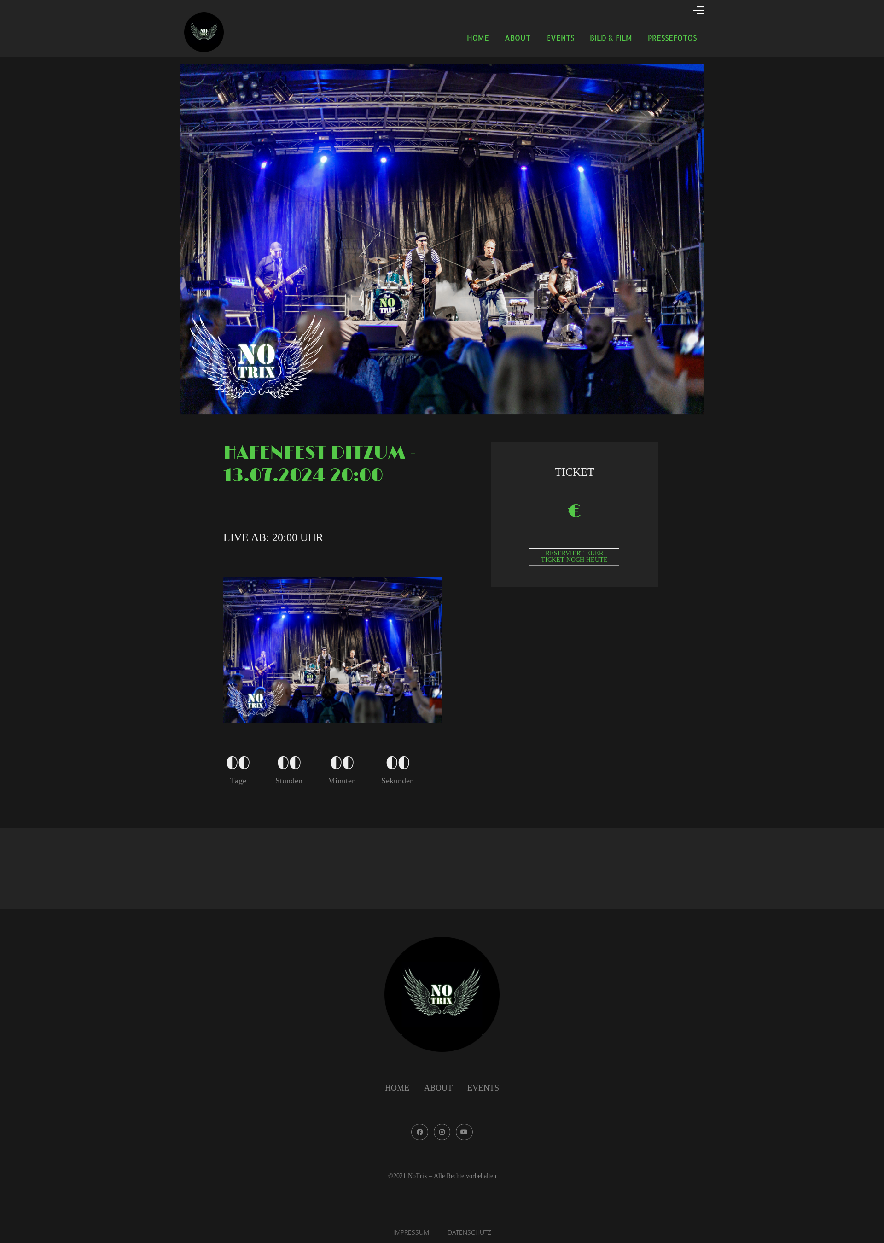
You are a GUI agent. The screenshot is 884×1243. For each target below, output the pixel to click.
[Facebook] (419, 1132)
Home (478, 37)
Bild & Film (611, 37)
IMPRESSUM (411, 1232)
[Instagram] (442, 1132)
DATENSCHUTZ (469, 1232)
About (517, 37)
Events (560, 37)
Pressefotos (672, 37)
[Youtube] (464, 1132)
